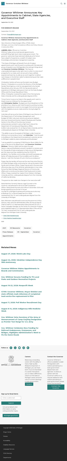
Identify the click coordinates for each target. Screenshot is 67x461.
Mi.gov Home (7, 432)
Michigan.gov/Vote (11, 415)
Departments (7, 457)
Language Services (8, 449)
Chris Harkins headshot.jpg (12, 218)
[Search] (61, 4)
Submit (11, 403)
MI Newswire (15, 228)
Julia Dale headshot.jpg (11, 215)
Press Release (8, 232)
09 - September (23, 232)
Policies (5, 436)
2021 (4, 228)
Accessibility (6, 440)
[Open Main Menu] (65, 4)
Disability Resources (9, 445)
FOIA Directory (7, 453)
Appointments (8, 236)
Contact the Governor (55, 387)
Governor (27, 228)
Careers (29, 384)
